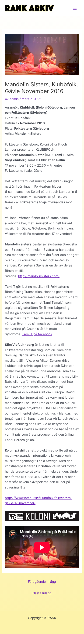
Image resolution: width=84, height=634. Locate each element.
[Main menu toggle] (75, 8)
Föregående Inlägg (42, 581)
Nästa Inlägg (41, 593)
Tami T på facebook (37, 334)
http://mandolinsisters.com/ (39, 276)
